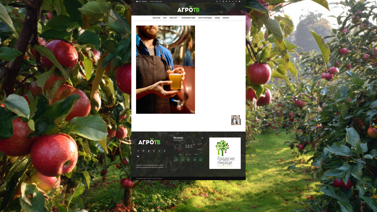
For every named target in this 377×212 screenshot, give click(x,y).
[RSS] (229, 1)
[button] (217, 1)
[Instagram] (223, 1)
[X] (236, 1)
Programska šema (188, 18)
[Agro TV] (188, 9)
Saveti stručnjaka (205, 18)
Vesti (165, 18)
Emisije (217, 18)
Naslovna (156, 18)
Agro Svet (173, 18)
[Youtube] (239, 1)
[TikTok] (233, 1)
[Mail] (226, 1)
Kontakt (226, 18)
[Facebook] (220, 1)
